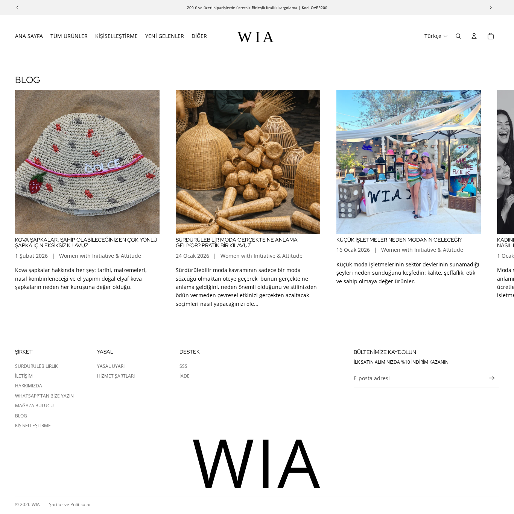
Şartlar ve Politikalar (70, 504)
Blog (21, 416)
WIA (36, 504)
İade (184, 376)
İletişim (24, 376)
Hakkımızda (28, 385)
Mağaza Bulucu (34, 405)
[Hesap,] (474, 36)
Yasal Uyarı (111, 366)
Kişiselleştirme (33, 425)
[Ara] (458, 36)
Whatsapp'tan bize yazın (44, 396)
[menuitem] (199, 36)
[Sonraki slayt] (490, 198)
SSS (183, 366)
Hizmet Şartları (116, 376)
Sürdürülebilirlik (36, 366)
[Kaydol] (492, 378)
